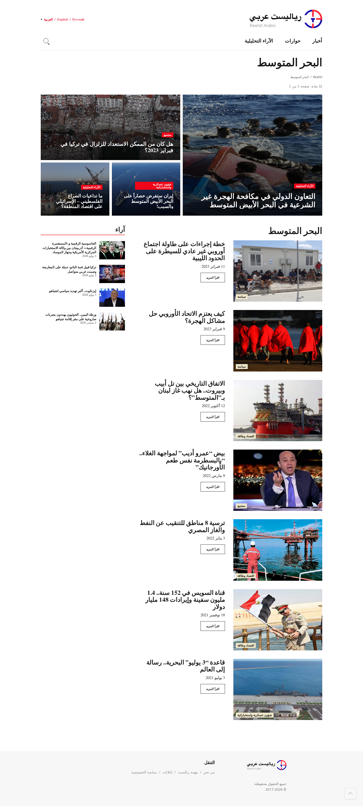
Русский (78, 19)
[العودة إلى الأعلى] (350, 793)
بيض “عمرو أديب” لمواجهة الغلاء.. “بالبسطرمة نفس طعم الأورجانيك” (182, 460)
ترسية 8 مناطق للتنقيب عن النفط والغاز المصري (182, 526)
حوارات (293, 40)
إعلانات (167, 772)
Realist (317, 77)
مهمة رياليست (188, 772)
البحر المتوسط (299, 77)
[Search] (46, 41)
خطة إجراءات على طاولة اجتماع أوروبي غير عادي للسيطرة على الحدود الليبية (184, 250)
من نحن (209, 772)
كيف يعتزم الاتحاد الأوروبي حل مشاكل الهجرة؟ (187, 317)
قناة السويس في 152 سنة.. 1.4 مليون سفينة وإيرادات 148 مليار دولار (185, 599)
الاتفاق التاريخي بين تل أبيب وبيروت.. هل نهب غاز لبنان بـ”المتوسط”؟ (190, 390)
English (62, 19)
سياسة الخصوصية (144, 772)
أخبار (317, 40)
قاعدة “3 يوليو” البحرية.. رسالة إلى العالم (185, 666)
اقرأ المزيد (212, 277)
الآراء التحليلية (259, 40)
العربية (48, 19)
